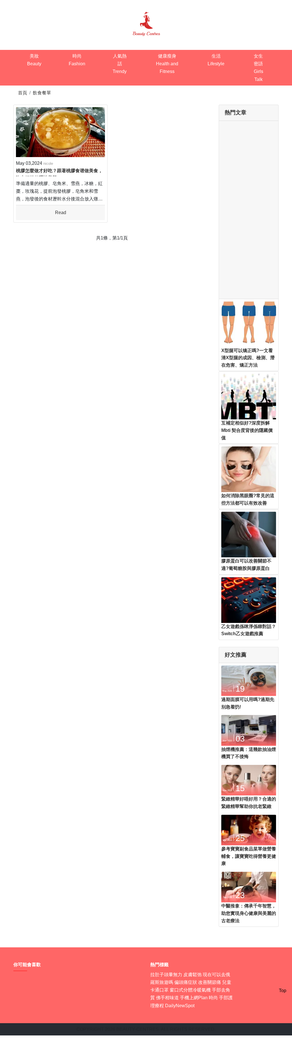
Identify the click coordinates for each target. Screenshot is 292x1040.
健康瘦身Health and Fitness (167, 64)
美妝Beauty (34, 60)
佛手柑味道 (167, 997)
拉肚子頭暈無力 (166, 974)
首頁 (22, 92)
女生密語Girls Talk (258, 68)
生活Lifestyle (216, 60)
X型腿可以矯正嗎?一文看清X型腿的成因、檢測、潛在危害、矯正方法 (248, 357)
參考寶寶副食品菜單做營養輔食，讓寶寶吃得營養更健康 (248, 856)
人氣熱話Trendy (120, 64)
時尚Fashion (77, 60)
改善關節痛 (209, 982)
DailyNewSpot (179, 1005)
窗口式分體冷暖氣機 (190, 990)
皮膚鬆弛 (192, 974)
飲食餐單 (42, 92)
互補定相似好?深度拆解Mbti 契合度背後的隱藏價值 (247, 430)
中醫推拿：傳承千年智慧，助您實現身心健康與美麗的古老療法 (248, 913)
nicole (48, 163)
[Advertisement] (249, 209)
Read (60, 212)
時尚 (213, 997)
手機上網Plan (194, 997)
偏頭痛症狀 (185, 982)
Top (282, 990)
